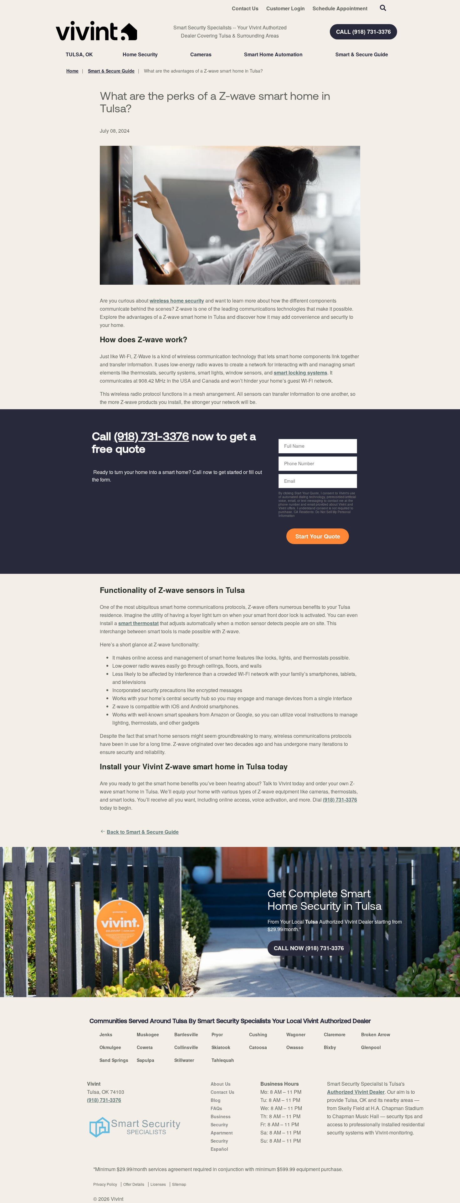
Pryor (217, 1034)
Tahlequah (223, 1060)
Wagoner (295, 1034)
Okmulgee (110, 1047)
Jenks (106, 1034)
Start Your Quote (317, 536)
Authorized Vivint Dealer (356, 1091)
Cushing (258, 1034)
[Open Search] (383, 8)
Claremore (334, 1034)
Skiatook (221, 1047)
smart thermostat (138, 623)
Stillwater (184, 1060)
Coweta (145, 1047)
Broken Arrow (375, 1034)
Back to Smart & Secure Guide (143, 831)
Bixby (330, 1047)
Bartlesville (186, 1034)
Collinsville (186, 1047)
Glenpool (371, 1047)
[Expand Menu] (160, 54)
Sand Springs (114, 1060)
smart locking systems (300, 372)
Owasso (295, 1047)
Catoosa (258, 1047)
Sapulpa (145, 1060)
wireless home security (177, 300)
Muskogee (148, 1034)
